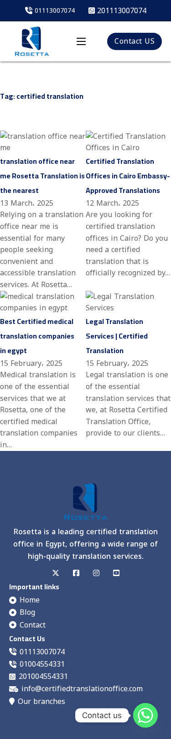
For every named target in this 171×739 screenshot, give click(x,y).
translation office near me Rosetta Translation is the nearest (42, 175)
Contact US (134, 41)
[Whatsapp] (145, 715)
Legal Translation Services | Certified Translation (117, 335)
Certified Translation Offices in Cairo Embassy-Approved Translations (128, 175)
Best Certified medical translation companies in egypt (37, 335)
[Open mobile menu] (81, 41)
